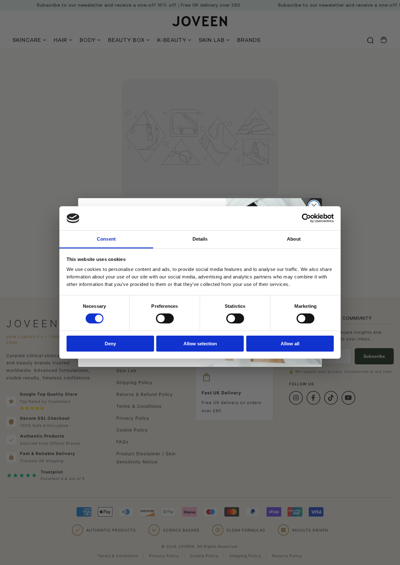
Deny (110, 343)
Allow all (290, 343)
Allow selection (200, 343)
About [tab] (294, 239)
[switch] (165, 318)
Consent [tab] (106, 239)
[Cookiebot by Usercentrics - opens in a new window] (306, 218)
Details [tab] (200, 239)
